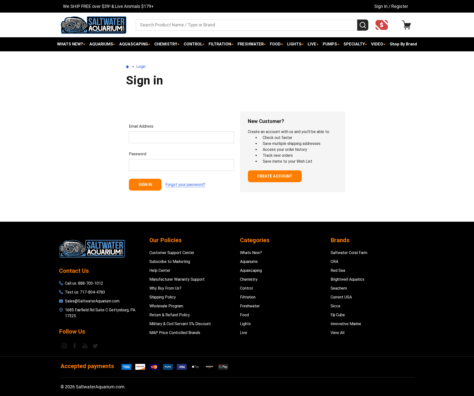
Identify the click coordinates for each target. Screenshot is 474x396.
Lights (294, 44)
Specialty (354, 44)
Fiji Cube (338, 315)
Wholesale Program (166, 306)
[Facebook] (74, 345)
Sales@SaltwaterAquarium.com (92, 301)
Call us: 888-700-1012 (84, 283)
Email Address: (141, 126)
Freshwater (250, 44)
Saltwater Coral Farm (349, 252)
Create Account (274, 176)
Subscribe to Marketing (169, 261)
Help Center (159, 270)
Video (377, 44)
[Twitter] (95, 345)
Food (275, 44)
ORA (334, 261)
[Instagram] (64, 345)
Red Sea (338, 270)
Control (193, 44)
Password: (138, 154)
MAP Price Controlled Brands (174, 332)
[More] (84, 44)
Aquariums (101, 44)
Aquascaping (133, 44)
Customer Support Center (171, 252)
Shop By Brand (403, 44)
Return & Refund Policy (169, 315)
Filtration (220, 44)
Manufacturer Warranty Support (177, 279)
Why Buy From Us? (165, 288)
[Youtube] (85, 345)
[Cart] (408, 25)
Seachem (339, 288)
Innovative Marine (346, 323)
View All (337, 332)
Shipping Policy (162, 297)
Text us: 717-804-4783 (85, 292)
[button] (383, 25)
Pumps (330, 44)
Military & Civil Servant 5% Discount (180, 323)
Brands (340, 240)
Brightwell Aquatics (347, 279)
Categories (255, 240)
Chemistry (165, 44)
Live (312, 44)
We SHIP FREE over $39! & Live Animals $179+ (108, 6)
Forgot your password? (185, 184)
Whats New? (70, 44)
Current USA (341, 297)
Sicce (335, 306)
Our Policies (165, 240)
